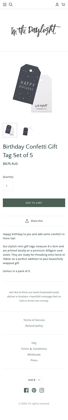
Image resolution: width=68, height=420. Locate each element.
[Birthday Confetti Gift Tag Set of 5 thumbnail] (10, 130)
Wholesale (34, 354)
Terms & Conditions (34, 348)
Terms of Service (34, 320)
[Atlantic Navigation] (5, 4)
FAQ (34, 343)
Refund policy (34, 325)
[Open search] (11, 4)
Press (34, 360)
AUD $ (31, 380)
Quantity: (8, 176)
